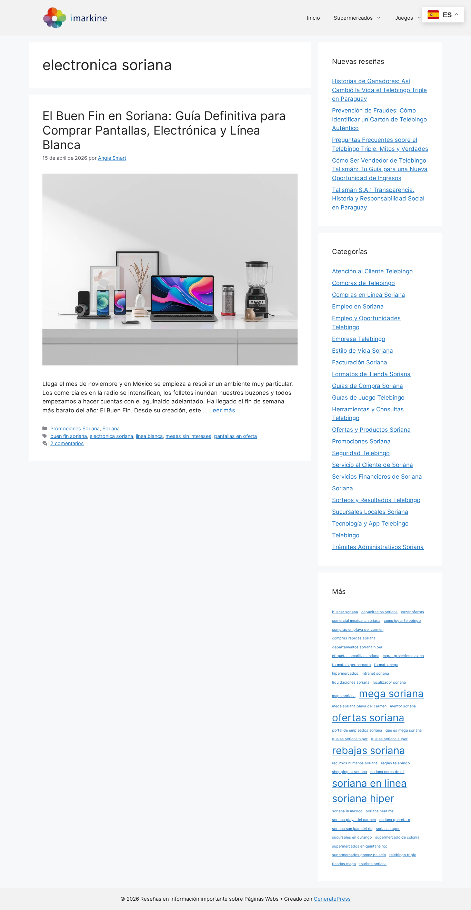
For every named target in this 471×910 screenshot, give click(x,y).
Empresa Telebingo (358, 338)
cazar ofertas (412, 612)
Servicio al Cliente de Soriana (372, 464)
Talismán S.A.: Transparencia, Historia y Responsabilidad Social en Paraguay (378, 198)
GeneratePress (332, 899)
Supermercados (353, 17)
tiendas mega (344, 864)
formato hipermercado (351, 665)
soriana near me (379, 811)
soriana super (388, 828)
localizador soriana (389, 682)
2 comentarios (67, 443)
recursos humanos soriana (355, 763)
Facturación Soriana (359, 362)
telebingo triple (402, 855)
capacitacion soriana (379, 612)
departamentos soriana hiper (357, 647)
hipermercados (345, 673)
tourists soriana (373, 864)
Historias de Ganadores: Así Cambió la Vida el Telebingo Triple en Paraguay (379, 90)
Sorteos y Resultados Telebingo (376, 500)
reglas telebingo (395, 763)
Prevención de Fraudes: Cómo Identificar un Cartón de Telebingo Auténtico (379, 119)
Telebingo (345, 535)
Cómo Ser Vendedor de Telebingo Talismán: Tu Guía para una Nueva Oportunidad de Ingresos (380, 169)
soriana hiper (363, 798)
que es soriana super (389, 739)
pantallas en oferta (235, 436)
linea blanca (149, 436)
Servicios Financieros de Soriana (377, 476)
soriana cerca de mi (387, 772)
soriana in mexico (347, 811)
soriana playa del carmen (354, 820)
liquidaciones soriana (350, 682)
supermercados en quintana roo (359, 846)
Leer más (222, 410)
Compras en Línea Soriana (368, 294)
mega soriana (391, 693)
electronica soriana (111, 436)
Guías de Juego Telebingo (368, 397)
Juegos (404, 17)
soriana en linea (369, 783)
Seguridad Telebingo (361, 453)
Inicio (313, 17)
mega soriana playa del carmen (359, 706)
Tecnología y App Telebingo (370, 523)
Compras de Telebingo (363, 283)
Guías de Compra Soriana (367, 385)
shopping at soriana (349, 772)
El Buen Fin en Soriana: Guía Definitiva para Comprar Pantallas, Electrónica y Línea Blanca (164, 130)
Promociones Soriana (75, 428)
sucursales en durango (352, 837)
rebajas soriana (368, 750)
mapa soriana (343, 696)
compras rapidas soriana (353, 638)
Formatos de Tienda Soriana (371, 374)
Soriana (111, 428)
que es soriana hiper (350, 739)
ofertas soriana (368, 718)
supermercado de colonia (397, 837)
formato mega (386, 665)
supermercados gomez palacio (359, 855)
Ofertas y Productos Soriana (371, 429)
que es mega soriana (403, 730)
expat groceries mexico (403, 656)
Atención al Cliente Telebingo (372, 271)
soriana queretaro (394, 820)
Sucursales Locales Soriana (370, 511)
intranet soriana (375, 673)
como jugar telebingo (402, 620)
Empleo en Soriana (358, 306)
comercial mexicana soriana (356, 620)
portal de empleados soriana (357, 730)
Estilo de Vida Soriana (362, 350)
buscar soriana (345, 612)
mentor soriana (403, 706)
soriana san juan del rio (352, 828)
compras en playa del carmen (357, 629)
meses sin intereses (188, 436)
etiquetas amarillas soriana (355, 656)
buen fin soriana (68, 436)
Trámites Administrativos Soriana (378, 547)
